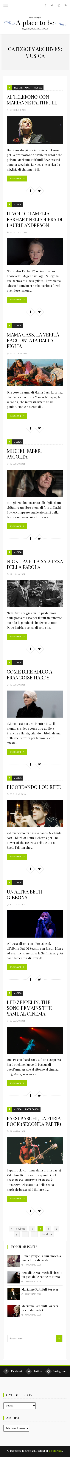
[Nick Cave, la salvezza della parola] (35, 593)
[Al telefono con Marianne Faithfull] (35, 130)
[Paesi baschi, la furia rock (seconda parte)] (35, 1150)
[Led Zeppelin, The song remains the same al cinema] (35, 1040)
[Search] (59, 1338)
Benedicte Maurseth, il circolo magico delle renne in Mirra (41, 1275)
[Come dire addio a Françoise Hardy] (35, 704)
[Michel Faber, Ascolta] (35, 483)
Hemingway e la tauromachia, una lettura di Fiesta (41, 1258)
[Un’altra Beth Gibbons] (35, 923)
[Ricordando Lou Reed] (35, 813)
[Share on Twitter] (39, 191)
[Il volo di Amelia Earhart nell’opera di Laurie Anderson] (35, 251)
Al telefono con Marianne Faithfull (32, 100)
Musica (38, 88)
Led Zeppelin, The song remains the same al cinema (29, 1008)
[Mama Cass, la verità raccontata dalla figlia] (35, 372)
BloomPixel (55, 1450)
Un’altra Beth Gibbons (24, 894)
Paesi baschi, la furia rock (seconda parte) (34, 1121)
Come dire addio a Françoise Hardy (29, 674)
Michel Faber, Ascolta (24, 454)
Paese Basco (32, 1109)
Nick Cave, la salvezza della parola (35, 564)
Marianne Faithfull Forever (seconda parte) (39, 1308)
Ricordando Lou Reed (34, 787)
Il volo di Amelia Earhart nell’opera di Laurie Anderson (35, 219)
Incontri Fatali (22, 88)
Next (45, 1234)
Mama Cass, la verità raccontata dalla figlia (33, 340)
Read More (15, 178)
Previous (20, 1229)
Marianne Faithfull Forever (39, 1289)
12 (34, 1234)
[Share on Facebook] (30, 191)
